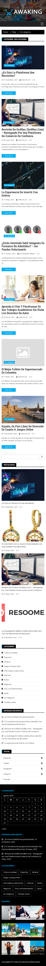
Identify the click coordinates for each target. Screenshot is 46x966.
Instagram (7, 768)
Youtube (6, 779)
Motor (6, 680)
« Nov (4, 829)
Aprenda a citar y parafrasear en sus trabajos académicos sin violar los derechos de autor (23, 310)
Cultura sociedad (10, 653)
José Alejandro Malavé (27, 254)
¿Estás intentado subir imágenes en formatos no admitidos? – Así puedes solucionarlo (23, 246)
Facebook (7, 758)
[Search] (42, 457)
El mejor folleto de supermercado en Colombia (22, 371)
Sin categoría (9, 65)
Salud (6, 693)
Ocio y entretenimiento (13, 689)
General (7, 662)
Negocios (8, 684)
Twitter (6, 763)
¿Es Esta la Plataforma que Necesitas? (18, 74)
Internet (7, 675)
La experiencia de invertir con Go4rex (20, 193)
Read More (9, 93)
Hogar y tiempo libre (12, 666)
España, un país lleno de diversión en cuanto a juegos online (23, 428)
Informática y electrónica (14, 671)
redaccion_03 (25, 80)
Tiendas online (10, 702)
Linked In (7, 774)
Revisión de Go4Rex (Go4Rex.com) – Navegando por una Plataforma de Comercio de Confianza (23, 133)
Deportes (8, 657)
